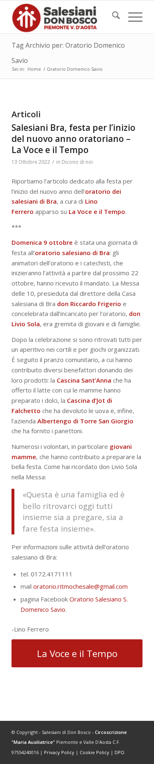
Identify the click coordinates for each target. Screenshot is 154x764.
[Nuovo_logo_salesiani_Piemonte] (63, 16)
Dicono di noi (77, 161)
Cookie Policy (94, 752)
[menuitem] (112, 16)
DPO (119, 752)
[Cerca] (112, 16)
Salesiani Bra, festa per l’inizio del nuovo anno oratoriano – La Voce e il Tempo (73, 139)
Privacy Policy (59, 752)
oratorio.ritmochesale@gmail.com (80, 586)
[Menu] (131, 16)
